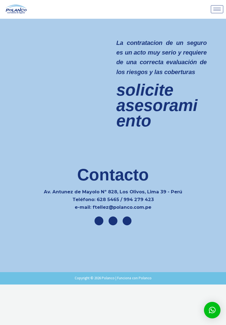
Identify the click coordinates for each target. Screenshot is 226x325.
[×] (212, 310)
